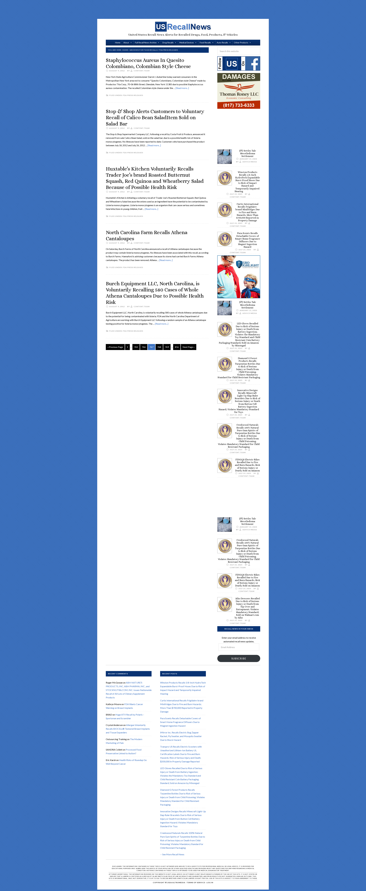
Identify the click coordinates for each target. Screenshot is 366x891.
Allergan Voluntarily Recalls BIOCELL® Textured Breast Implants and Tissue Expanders (128, 729)
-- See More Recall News (172, 854)
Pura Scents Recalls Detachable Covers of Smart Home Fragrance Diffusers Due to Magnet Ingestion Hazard (247, 240)
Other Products (241, 42)
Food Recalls (205, 42)
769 (167, 347)
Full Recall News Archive (146, 42)
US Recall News (183, 26)
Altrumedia (178, 882)
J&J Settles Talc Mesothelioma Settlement (247, 153)
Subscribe (238, 658)
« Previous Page (115, 347)
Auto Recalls (222, 42)
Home (117, 42)
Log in (210, 882)
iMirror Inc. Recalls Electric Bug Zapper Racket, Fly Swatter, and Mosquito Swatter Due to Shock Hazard (181, 736)
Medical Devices (186, 42)
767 (151, 347)
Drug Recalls (168, 42)
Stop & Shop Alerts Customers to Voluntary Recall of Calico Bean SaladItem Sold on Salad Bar (155, 117)
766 (144, 347)
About (126, 42)
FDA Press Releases (133, 95)
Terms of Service (196, 882)
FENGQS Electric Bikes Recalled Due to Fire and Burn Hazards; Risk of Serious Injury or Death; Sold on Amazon (247, 465)
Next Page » (189, 347)
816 (177, 347)
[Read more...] (182, 88)
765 (136, 347)
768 (159, 347)
